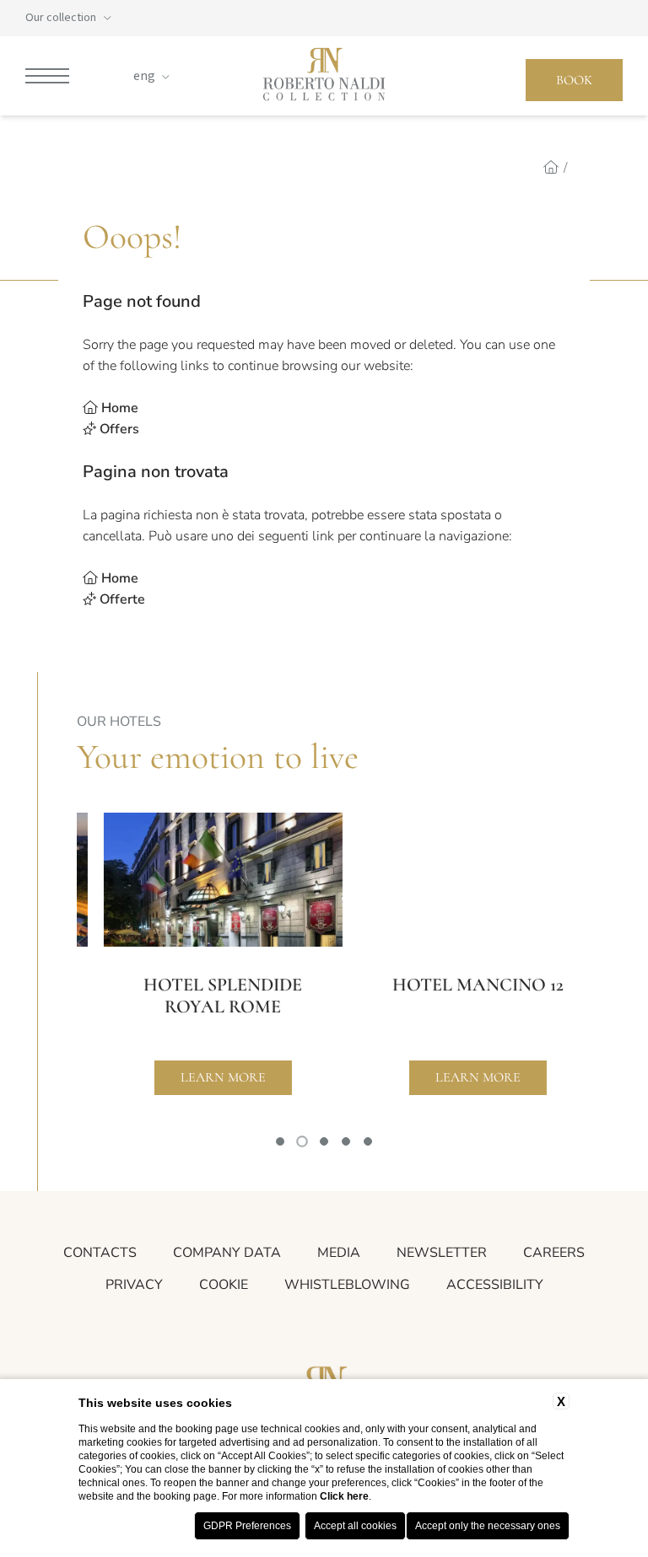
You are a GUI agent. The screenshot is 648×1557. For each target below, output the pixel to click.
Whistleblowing (347, 1284)
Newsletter (442, 1252)
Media (338, 1252)
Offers (119, 429)
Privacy (134, 1284)
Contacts (100, 1252)
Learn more (197, 1077)
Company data (227, 1252)
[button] (280, 1141)
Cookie (223, 1284)
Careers (554, 1252)
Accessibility (494, 1284)
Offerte (122, 599)
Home (119, 408)
